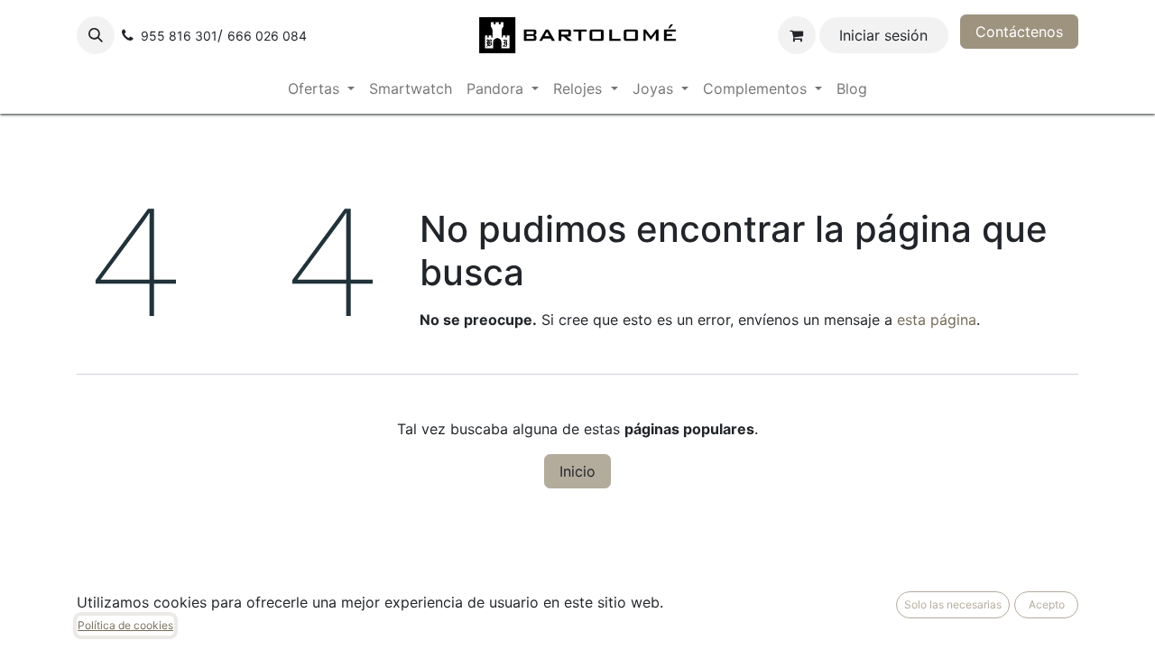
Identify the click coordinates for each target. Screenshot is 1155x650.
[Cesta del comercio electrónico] (797, 35)
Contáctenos (1019, 32)
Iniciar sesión (883, 35)
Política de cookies (125, 625)
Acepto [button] (1047, 604)
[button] (96, 35)
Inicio (577, 471)
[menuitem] (321, 88)
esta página (936, 320)
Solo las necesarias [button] (953, 604)
